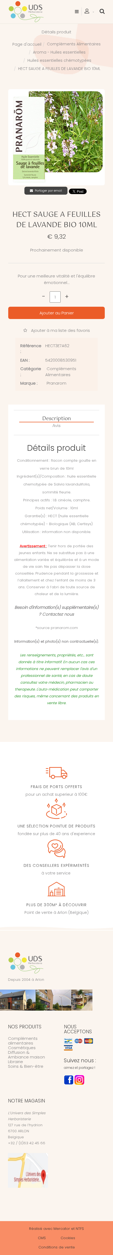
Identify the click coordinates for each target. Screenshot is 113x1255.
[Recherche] (102, 11)
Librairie (15, 1061)
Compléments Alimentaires (74, 44)
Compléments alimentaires (23, 1040)
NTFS (80, 1228)
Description (56, 419)
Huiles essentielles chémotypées (59, 60)
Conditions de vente (56, 1247)
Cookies (68, 1238)
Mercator (61, 1228)
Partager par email (48, 190)
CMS (42, 1238)
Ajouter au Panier (56, 313)
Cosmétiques (22, 1048)
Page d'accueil (26, 44)
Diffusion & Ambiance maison (26, 1054)
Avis (56, 426)
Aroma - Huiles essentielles (59, 52)
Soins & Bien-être (25, 1066)
